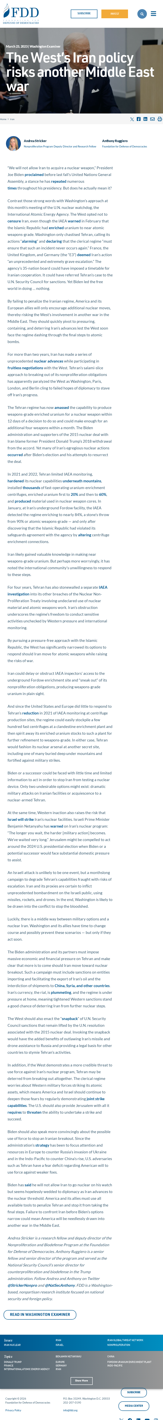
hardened (16, 481)
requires (15, 1112)
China (110, 1357)
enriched (56, 227)
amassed (61, 407)
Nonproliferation (118, 1345)
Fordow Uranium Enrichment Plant (129, 1362)
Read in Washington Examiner (40, 1315)
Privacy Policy (13, 1410)
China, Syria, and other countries (82, 985)
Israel (59, 1345)
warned (74, 221)
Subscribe (84, 13)
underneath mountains (82, 481)
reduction (30, 713)
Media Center (134, 1406)
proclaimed (34, 174)
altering (84, 535)
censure (14, 221)
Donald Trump (12, 1362)
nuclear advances (48, 361)
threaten (34, 1112)
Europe (60, 1362)
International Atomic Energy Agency (26, 1369)
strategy (42, 1145)
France (8, 1366)
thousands (31, 487)
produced (23, 501)
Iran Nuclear (12, 1345)
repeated (58, 181)
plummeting (61, 992)
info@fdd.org (70, 1410)
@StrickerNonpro (22, 1285)
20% (74, 494)
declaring (54, 241)
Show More (81, 1381)
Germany (61, 1366)
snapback (70, 1018)
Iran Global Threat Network (125, 1340)
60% (102, 494)
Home (3, 119)
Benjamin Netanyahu (68, 1357)
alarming (29, 241)
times (12, 188)
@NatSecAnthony (60, 1285)
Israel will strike (21, 819)
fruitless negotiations (25, 367)
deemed (84, 254)
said (28, 1185)
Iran (12, 119)
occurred (15, 454)
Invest (115, 14)
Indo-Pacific (115, 1366)
